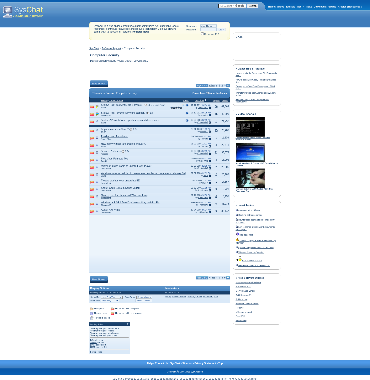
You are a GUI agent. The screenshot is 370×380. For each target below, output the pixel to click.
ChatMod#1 (202, 122)
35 (201, 379)
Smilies (93, 342)
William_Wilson (179, 296)
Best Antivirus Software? (129, 104)
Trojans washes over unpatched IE (120, 180)
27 (178, 379)
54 (256, 379)
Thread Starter (116, 100)
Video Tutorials (247, 113)
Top (220, 363)
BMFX (205, 183)
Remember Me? (211, 34)
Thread (104, 100)
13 (138, 379)
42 (221, 379)
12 (135, 379)
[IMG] (92, 345)
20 (158, 379)
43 (224, 379)
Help (150, 363)
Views (225, 100)
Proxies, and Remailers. (114, 136)
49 (242, 379)
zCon (103, 132)
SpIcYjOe (203, 161)
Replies (216, 100)
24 (169, 379)
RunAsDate (241, 320)
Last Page (159, 105)
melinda (104, 154)
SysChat (94, 48)
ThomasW (106, 115)
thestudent (106, 168)
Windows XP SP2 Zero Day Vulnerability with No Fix (130, 202)
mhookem (207, 296)
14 (141, 379)
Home (271, 6)
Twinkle (104, 161)
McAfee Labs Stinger (245, 291)
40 (216, 379)
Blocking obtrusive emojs (250, 215)
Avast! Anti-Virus (110, 209)
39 (213, 379)
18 (152, 379)
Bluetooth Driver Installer (247, 303)
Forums (332, 6)
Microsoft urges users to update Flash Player (126, 165)
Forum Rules (96, 352)
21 (161, 379)
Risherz (204, 139)
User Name (191, 26)
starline (204, 115)
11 (216, 152)
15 (216, 113)
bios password (246, 235)
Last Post (199, 100)
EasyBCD (240, 316)
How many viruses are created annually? (123, 143)
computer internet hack (249, 210)
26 (175, 379)
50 (245, 379)
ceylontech (203, 107)
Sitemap (187, 363)
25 (172, 379)
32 (193, 379)
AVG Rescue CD (243, 295)
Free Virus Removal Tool (115, 158)
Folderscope (241, 299)
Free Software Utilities (251, 277)
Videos (280, 6)
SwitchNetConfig (243, 286)
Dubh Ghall (106, 139)
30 (187, 379)
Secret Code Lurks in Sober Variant (120, 187)
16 (146, 379)
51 (247, 379)
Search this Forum (217, 93)
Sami (103, 107)
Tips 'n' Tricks (304, 6)
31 (190, 379)
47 (236, 379)
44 (227, 379)
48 (239, 379)
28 (181, 379)
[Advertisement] (159, 71)
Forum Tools (199, 93)
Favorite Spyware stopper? (130, 112)
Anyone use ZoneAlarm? (115, 129)
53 (253, 379)
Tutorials (290, 6)
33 (195, 379)
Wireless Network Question (251, 252)
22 (164, 379)
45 (230, 379)
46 (233, 379)
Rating (186, 100)
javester (190, 296)
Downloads (320, 6)
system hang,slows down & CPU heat (256, 247)
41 (219, 379)
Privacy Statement (205, 363)
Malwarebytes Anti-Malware (248, 282)
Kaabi (103, 146)
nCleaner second (244, 312)
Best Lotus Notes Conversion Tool (254, 265)
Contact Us (161, 363)
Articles (342, 6)
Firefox (198, 296)
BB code (94, 340)
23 (167, 379)
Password (191, 30)
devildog (204, 131)
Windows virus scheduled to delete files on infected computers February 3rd (143, 173)
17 (149, 379)
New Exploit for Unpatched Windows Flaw (124, 195)
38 (210, 379)
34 (198, 379)
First (212, 85)
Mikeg (168, 296)
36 (216, 106)
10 (129, 379)
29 (184, 379)
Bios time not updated (252, 260)
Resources (354, 6)
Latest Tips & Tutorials (251, 68)
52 (250, 379)
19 (155, 379)
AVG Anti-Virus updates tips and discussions (134, 120)
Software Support (111, 48)
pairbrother (106, 212)
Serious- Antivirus (111, 151)
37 (207, 379)
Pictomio (240, 308)
